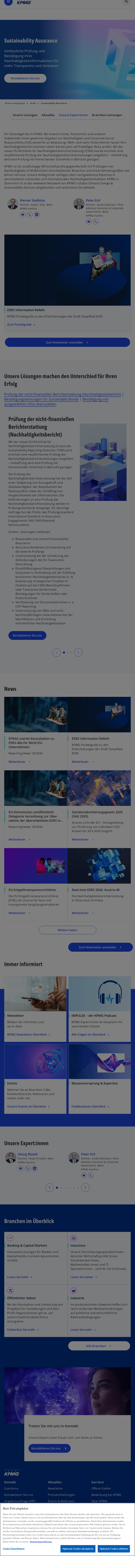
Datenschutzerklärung (41, 1541)
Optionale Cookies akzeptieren (78, 1548)
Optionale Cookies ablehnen (114, 1548)
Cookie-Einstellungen (14, 1548)
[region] (67, 1529)
